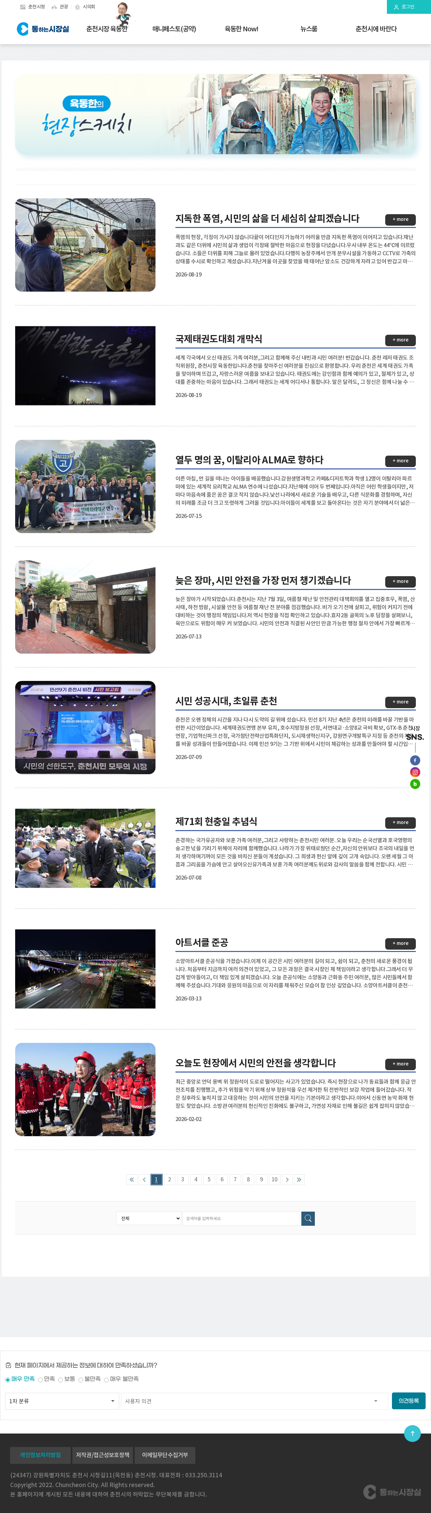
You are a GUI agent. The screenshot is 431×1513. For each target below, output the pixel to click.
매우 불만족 (124, 1379)
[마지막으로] (299, 1179)
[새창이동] (415, 760)
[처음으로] (132, 1179)
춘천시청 (36, 7)
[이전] (144, 1179)
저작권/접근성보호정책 (102, 1455)
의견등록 (409, 1401)
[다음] (287, 1179)
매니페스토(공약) (174, 29)
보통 (69, 1379)
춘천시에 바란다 (376, 29)
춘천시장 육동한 (106, 29)
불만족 (93, 1379)
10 (274, 1179)
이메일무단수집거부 (165, 1455)
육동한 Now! (241, 29)
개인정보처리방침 (40, 1455)
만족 (49, 1379)
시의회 (89, 7)
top (412, 1433)
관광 (64, 7)
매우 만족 (23, 1379)
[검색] (308, 1219)
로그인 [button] (408, 7)
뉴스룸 (308, 29)
